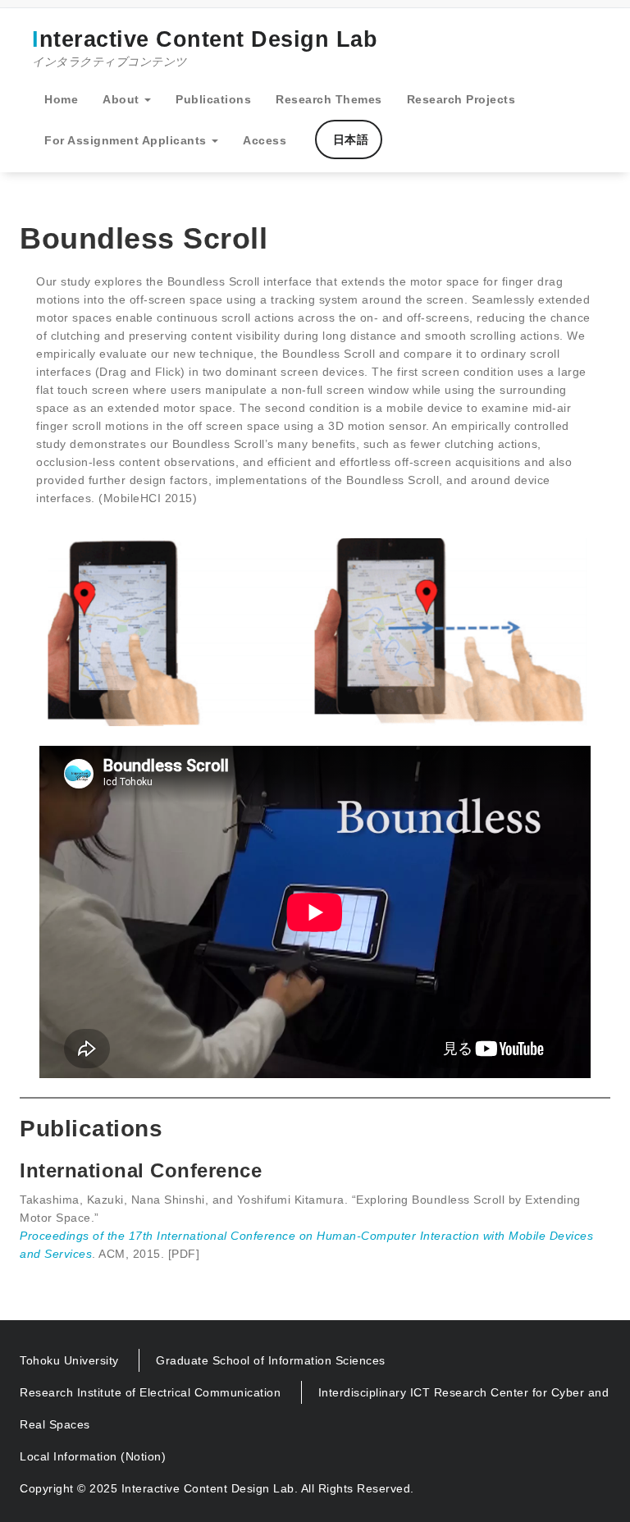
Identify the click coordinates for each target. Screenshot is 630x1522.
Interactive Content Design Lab (204, 47)
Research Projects (461, 99)
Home (61, 99)
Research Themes (329, 99)
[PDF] (184, 1253)
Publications (213, 99)
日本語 (348, 139)
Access (264, 140)
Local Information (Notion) (93, 1456)
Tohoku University (69, 1360)
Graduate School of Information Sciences (271, 1360)
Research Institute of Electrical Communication (150, 1392)
